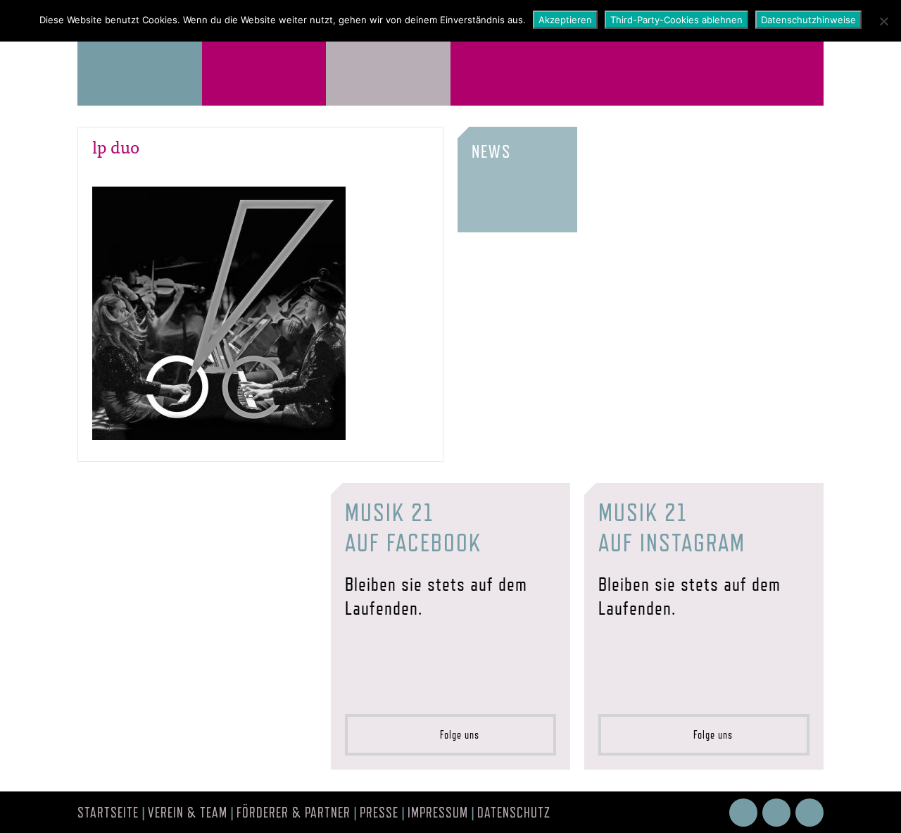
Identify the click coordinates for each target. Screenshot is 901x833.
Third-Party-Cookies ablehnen (676, 19)
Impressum (438, 813)
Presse (379, 813)
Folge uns (455, 734)
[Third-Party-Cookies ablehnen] (883, 21)
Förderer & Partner (294, 813)
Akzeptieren (565, 19)
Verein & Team (187, 813)
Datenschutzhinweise (808, 19)
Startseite (108, 813)
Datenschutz (513, 813)
